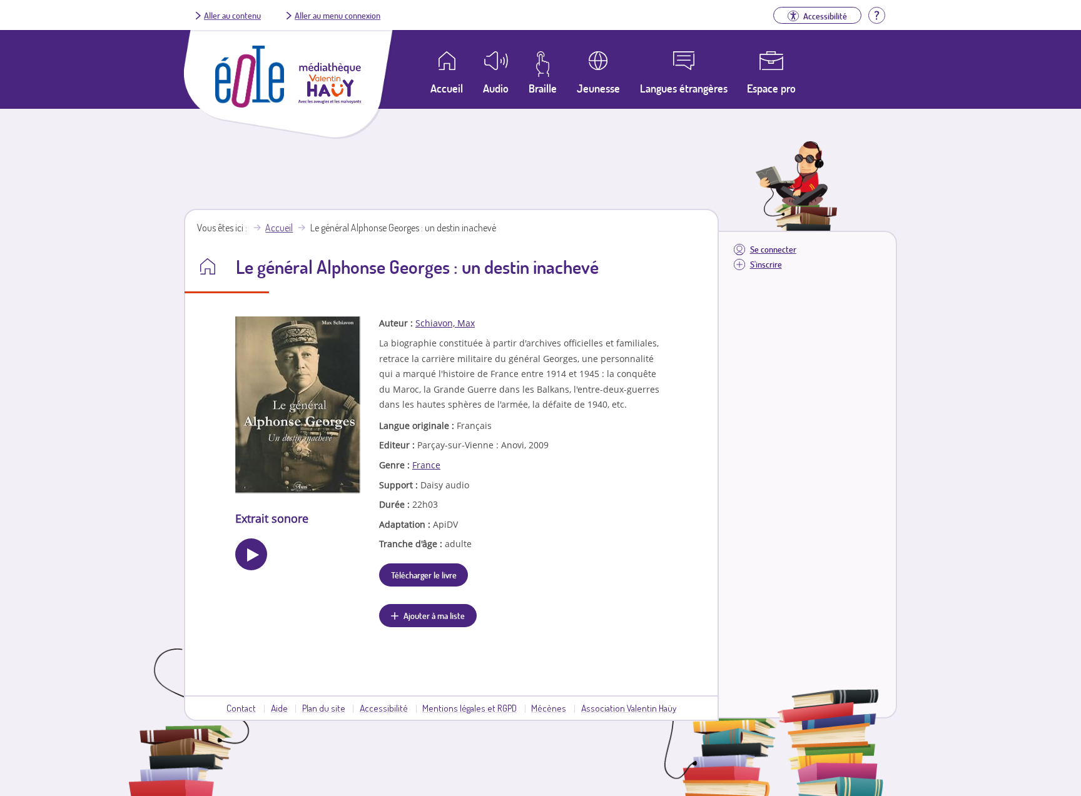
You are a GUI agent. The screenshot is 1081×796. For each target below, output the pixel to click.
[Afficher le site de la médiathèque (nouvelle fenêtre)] (329, 100)
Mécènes (548, 708)
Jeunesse (598, 88)
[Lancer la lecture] (251, 554)
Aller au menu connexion (337, 15)
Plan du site (323, 708)
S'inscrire (766, 264)
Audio (496, 88)
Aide (279, 708)
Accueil (279, 227)
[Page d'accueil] (249, 104)
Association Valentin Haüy (628, 708)
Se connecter (773, 249)
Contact (241, 708)
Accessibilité (384, 708)
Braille (543, 88)
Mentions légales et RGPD (469, 708)
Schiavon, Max (445, 323)
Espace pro (771, 88)
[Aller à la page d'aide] (876, 14)
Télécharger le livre (424, 574)
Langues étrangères (684, 88)
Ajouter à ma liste (434, 615)
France (426, 465)
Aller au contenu (232, 15)
